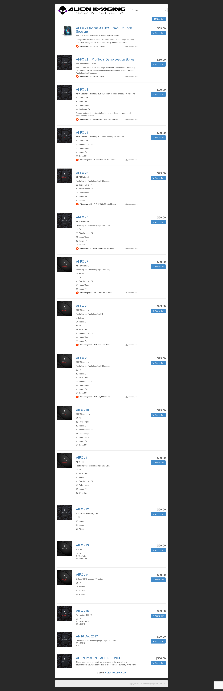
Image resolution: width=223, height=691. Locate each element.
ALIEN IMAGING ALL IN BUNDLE (99, 658)
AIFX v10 (82, 410)
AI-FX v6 (82, 217)
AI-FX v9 (82, 358)
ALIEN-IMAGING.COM (115, 673)
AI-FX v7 (82, 261)
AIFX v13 (82, 545)
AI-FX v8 (82, 305)
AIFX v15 (82, 610)
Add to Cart (159, 33)
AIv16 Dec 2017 (87, 636)
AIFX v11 (82, 457)
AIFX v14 (82, 574)
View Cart (160, 19)
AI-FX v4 (82, 132)
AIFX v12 (82, 509)
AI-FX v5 (82, 172)
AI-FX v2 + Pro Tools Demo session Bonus (105, 59)
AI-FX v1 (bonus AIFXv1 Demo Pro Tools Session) (104, 29)
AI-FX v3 (82, 89)
